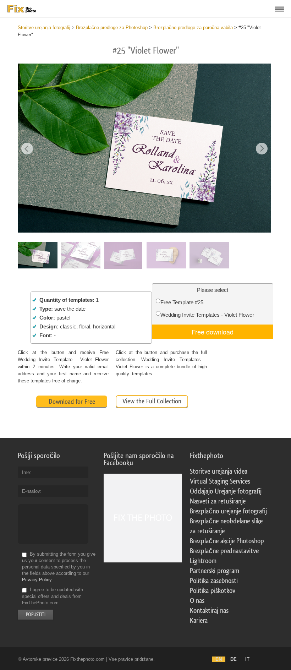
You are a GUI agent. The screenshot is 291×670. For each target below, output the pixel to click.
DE (233, 659)
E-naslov (31, 491)
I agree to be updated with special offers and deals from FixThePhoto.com (52, 596)
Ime (26, 472)
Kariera (199, 620)
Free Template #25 (181, 302)
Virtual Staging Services (220, 481)
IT (247, 659)
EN (218, 659)
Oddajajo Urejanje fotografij (226, 491)
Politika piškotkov (212, 590)
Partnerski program (214, 570)
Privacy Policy (37, 579)
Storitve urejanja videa (218, 471)
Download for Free (72, 401)
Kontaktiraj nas (209, 610)
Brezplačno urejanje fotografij (228, 511)
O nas (197, 600)
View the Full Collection (151, 401)
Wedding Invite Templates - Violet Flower (207, 315)
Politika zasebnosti (214, 580)
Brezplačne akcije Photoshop (227, 541)
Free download (213, 331)
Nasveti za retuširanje (218, 501)
